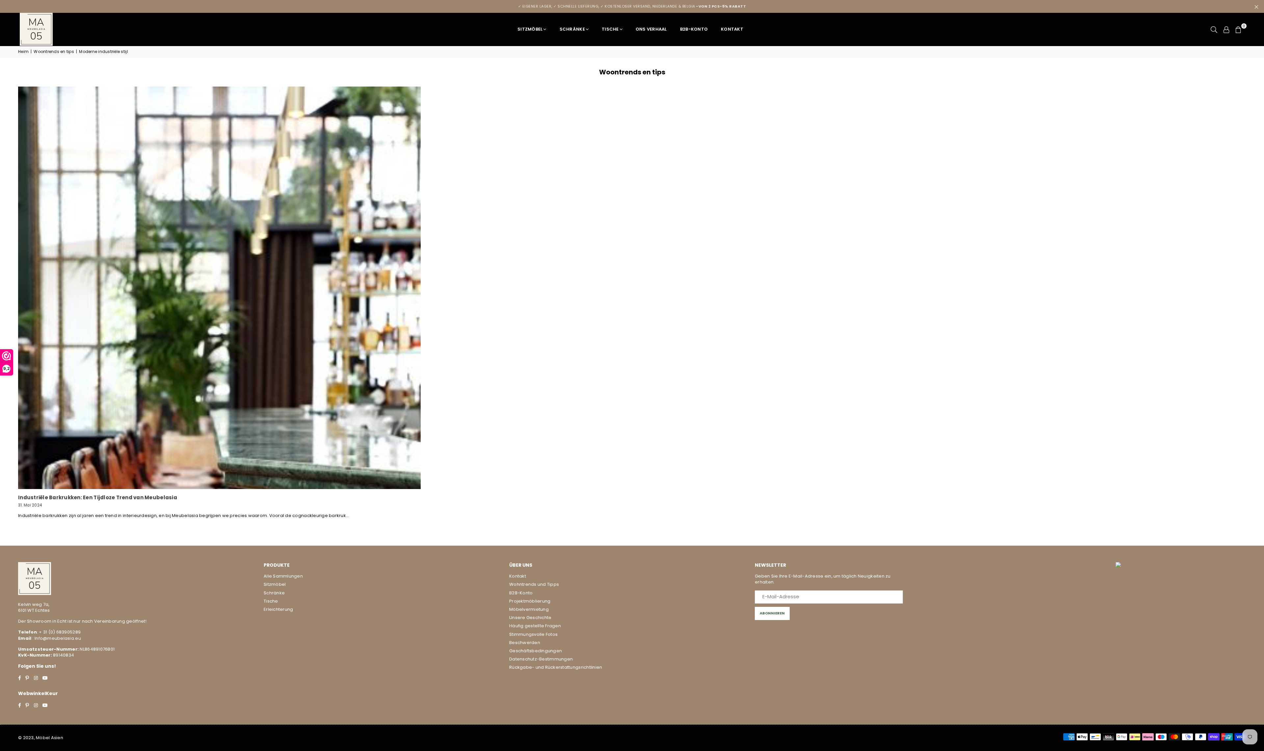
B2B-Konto (694, 29)
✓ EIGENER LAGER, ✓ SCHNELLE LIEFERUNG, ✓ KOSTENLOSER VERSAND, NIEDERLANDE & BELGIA (632, 6)
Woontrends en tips (54, 51)
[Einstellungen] (1226, 29)
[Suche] (1214, 29)
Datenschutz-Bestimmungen (541, 659)
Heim (23, 51)
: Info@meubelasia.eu (56, 638)
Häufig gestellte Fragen (535, 626)
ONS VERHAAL (651, 29)
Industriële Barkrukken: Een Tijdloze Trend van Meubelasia (97, 497)
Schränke (572, 29)
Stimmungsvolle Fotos (533, 634)
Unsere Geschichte (530, 617)
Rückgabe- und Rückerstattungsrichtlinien (555, 667)
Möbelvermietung (529, 609)
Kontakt (732, 29)
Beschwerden (524, 642)
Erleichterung (278, 609)
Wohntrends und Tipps (534, 584)
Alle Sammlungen (283, 576)
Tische (610, 29)
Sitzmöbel (529, 29)
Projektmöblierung (529, 601)
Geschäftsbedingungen (535, 651)
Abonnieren (772, 613)
